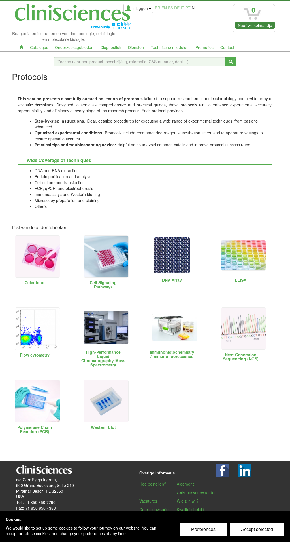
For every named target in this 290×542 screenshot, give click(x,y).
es (170, 7)
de (177, 7)
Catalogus (39, 47)
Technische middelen (170, 47)
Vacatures (148, 501)
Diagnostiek (110, 47)
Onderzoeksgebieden (74, 47)
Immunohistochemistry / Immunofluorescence (172, 354)
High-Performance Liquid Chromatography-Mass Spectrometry (103, 358)
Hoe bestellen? (152, 484)
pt (188, 7)
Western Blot (103, 427)
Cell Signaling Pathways (103, 285)
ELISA (240, 280)
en (164, 7)
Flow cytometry (35, 355)
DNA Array (172, 280)
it (182, 7)
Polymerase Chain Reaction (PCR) (34, 429)
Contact (227, 47)
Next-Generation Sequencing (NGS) (241, 357)
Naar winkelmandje (255, 25)
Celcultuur (35, 282)
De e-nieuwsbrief (154, 509)
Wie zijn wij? (188, 501)
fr (157, 7)
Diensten (136, 47)
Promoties (204, 47)
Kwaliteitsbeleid (190, 509)
